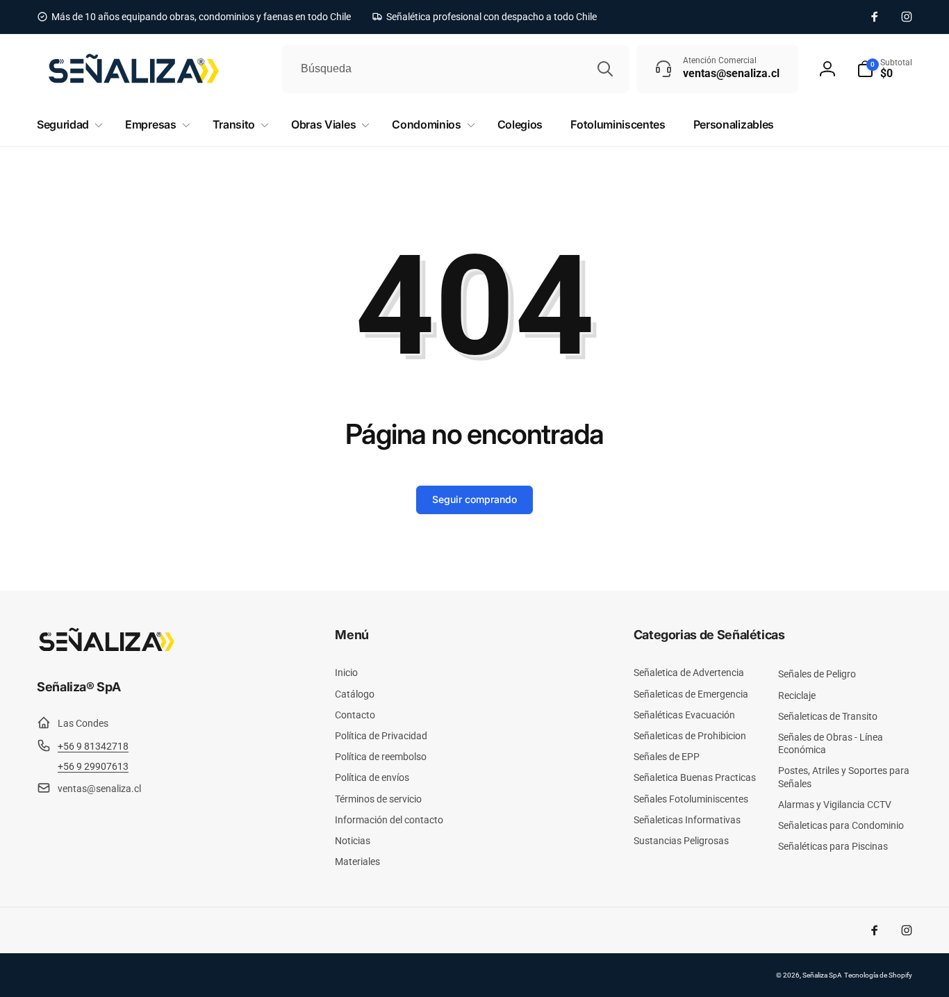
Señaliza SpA (822, 975)
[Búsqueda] (605, 69)
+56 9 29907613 (93, 766)
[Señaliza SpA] (106, 648)
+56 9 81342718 (93, 746)
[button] (884, 68)
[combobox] (455, 68)
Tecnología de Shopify (878, 975)
